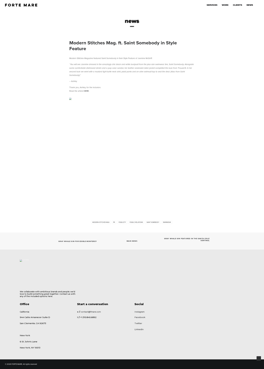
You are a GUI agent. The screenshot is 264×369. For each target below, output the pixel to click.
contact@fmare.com (91, 312)
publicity (122, 222)
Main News (132, 241)
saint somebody (153, 222)
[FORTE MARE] (21, 5)
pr (114, 222)
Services (212, 5)
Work (225, 5)
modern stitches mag (100, 222)
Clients (237, 5)
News (250, 5)
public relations (136, 222)
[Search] (258, 5)
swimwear (167, 222)
